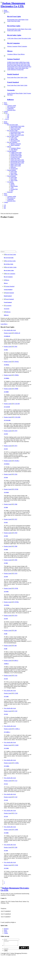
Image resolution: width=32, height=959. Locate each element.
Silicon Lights (17, 38)
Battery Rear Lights (26, 29)
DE (8, 117)
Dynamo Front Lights (12, 63)
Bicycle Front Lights (14, 16)
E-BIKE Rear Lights (24, 62)
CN (8, 114)
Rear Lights (17, 77)
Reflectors (13, 69)
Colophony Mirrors (12, 54)
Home (5, 10)
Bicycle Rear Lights (13, 26)
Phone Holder (19, 93)
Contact (6, 111)
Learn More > (4, 324)
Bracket (13, 93)
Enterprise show (11, 110)
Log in (6, 119)
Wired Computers (22, 46)
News (5, 102)
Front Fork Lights (15, 21)
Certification (10, 108)
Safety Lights (23, 77)
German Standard (13, 59)
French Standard (13, 82)
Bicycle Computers (13, 43)
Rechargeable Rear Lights (14, 29)
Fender (9, 93)
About (6, 104)
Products (7, 11)
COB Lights (10, 38)
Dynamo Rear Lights (24, 63)
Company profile (11, 105)
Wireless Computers (12, 46)
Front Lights (10, 77)
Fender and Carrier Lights (14, 30)
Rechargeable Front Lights (14, 19)
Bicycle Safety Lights (14, 35)
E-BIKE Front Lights (12, 62)
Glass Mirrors (21, 54)
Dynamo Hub (20, 69)
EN (7, 113)
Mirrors (9, 51)
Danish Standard (13, 74)
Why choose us (11, 107)
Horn (11, 94)
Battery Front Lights (16, 68)
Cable (24, 93)
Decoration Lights (26, 38)
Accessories (11, 90)
